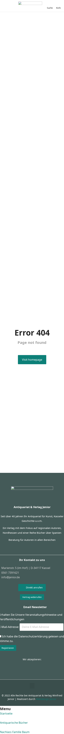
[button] (32, 686)
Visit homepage (32, 359)
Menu (5, 708)
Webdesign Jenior (46, 699)
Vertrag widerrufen (32, 597)
